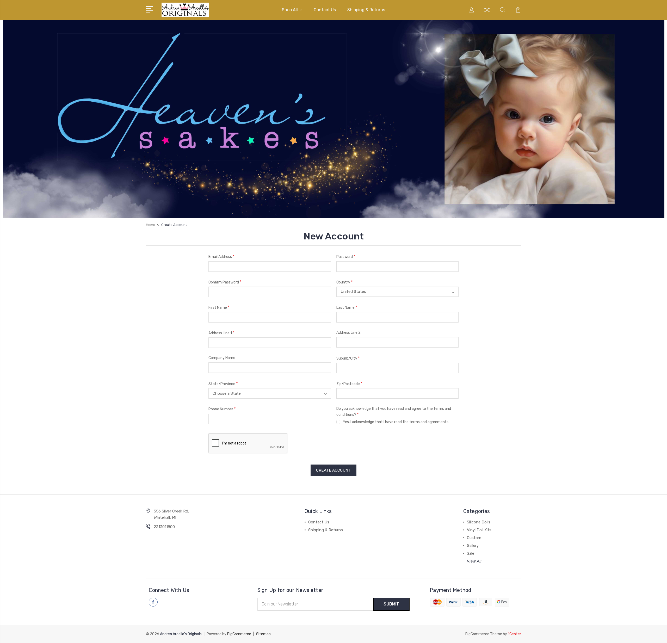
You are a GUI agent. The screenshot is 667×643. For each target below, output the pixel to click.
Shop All (290, 9)
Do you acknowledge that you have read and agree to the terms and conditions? (393, 411)
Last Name (346, 307)
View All (474, 561)
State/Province (223, 383)
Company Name (221, 358)
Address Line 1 (221, 332)
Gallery (473, 545)
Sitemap (263, 634)
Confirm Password (225, 282)
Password (345, 256)
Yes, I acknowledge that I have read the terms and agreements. (396, 422)
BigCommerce (239, 634)
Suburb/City (348, 358)
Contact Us (325, 9)
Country (344, 282)
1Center (514, 634)
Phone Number (222, 408)
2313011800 (164, 526)
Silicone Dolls (478, 522)
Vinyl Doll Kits (479, 530)
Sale (470, 553)
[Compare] (487, 13)
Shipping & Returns (366, 9)
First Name (219, 307)
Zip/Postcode (349, 383)
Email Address (221, 256)
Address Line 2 (348, 332)
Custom (474, 537)
